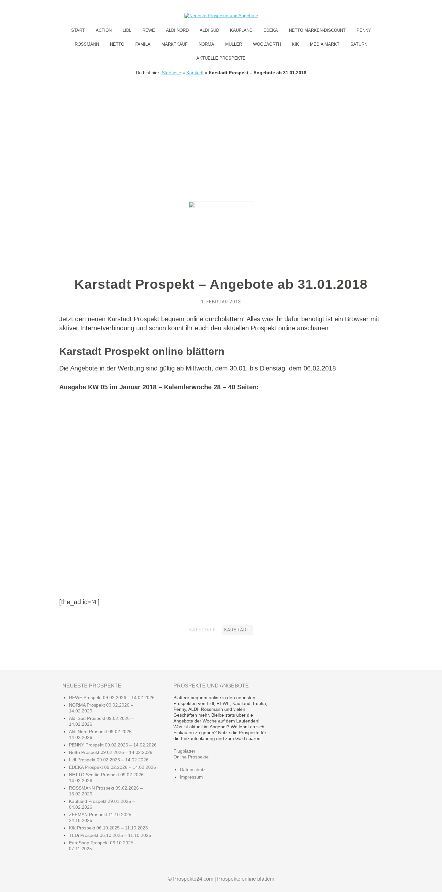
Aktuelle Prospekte (221, 58)
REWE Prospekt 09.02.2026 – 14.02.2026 (112, 697)
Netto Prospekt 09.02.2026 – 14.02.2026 (110, 752)
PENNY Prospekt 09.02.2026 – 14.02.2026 (113, 744)
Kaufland (241, 30)
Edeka (270, 30)
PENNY (364, 30)
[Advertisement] (221, 123)
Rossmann (87, 44)
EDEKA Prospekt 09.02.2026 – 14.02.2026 (112, 767)
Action (104, 30)
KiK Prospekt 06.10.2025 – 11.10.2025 (108, 827)
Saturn (358, 44)
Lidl (127, 30)
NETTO (117, 44)
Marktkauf (174, 44)
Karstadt (195, 72)
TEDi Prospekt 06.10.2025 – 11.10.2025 (110, 835)
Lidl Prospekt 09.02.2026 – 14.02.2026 (109, 759)
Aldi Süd (209, 30)
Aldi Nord (177, 30)
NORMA (206, 44)
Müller (233, 44)
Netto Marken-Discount (317, 30)
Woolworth (267, 44)
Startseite (171, 72)
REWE (148, 30)
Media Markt (324, 44)
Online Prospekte (191, 756)
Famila (142, 44)
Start (78, 30)
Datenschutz (192, 769)
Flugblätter (184, 751)
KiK (295, 44)
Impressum (191, 777)
